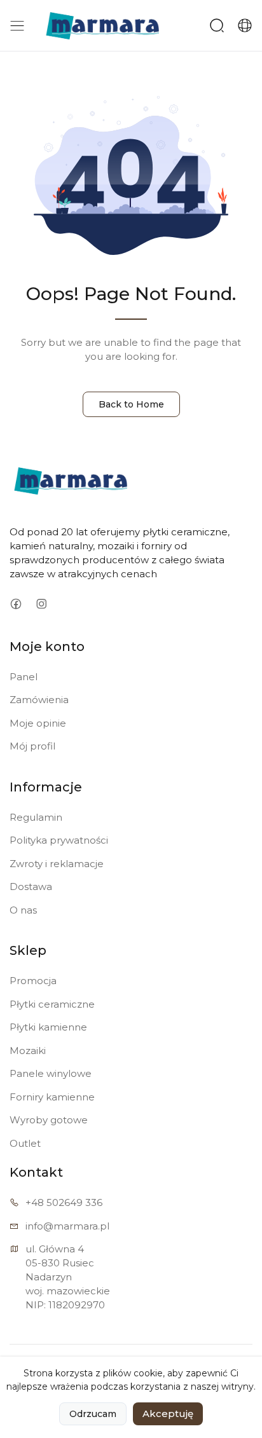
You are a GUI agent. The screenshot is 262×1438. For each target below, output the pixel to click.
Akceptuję (167, 1413)
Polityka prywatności (59, 840)
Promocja (33, 981)
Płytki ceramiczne (52, 1004)
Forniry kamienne (52, 1097)
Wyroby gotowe (49, 1120)
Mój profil (32, 746)
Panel (24, 677)
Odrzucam (92, 1414)
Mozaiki (28, 1050)
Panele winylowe (51, 1073)
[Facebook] (15, 604)
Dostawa (31, 886)
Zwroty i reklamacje (57, 864)
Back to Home (131, 404)
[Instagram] (41, 604)
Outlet (25, 1143)
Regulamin (36, 817)
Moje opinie (38, 723)
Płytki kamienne (48, 1027)
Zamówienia (39, 700)
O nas (23, 910)
